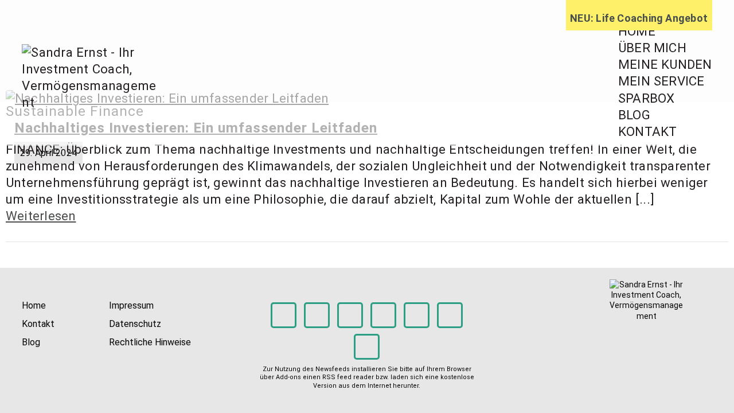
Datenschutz (135, 323)
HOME (636, 31)
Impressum (131, 305)
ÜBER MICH (652, 47)
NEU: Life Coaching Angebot (639, 18)
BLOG (634, 114)
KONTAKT (647, 131)
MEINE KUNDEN (665, 64)
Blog (31, 342)
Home (34, 305)
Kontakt (38, 323)
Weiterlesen (41, 215)
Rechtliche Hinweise (150, 342)
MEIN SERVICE (661, 80)
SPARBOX (646, 98)
